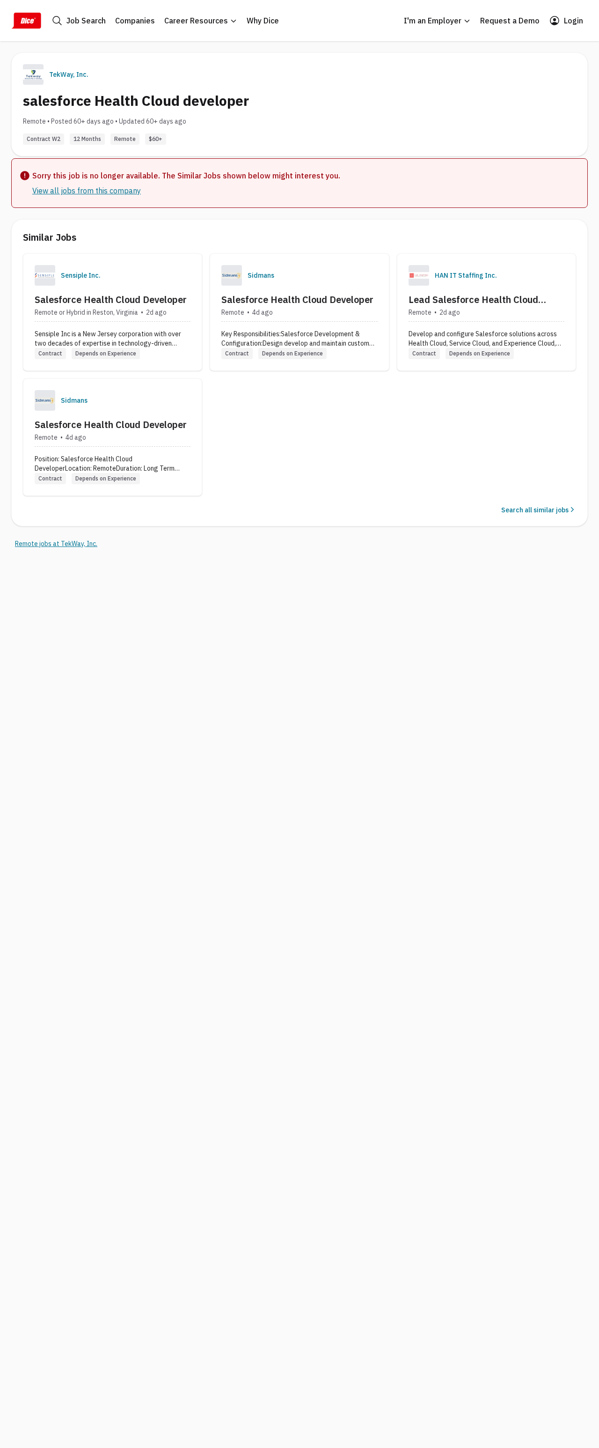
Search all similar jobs (535, 510)
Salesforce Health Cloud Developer (111, 299)
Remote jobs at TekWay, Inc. (56, 543)
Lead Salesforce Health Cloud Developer (473, 299)
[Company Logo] (45, 275)
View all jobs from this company (86, 190)
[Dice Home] (26, 20)
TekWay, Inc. (68, 74)
